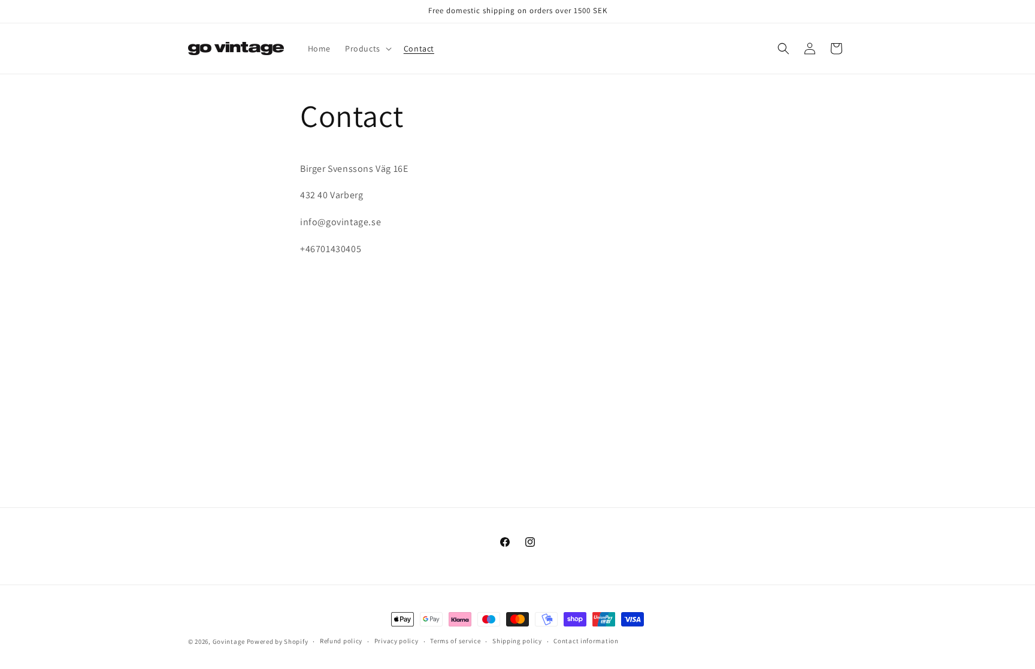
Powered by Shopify (277, 641)
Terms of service (455, 641)
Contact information (585, 641)
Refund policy (341, 641)
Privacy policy (396, 641)
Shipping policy (517, 641)
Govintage (229, 641)
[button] (367, 48)
